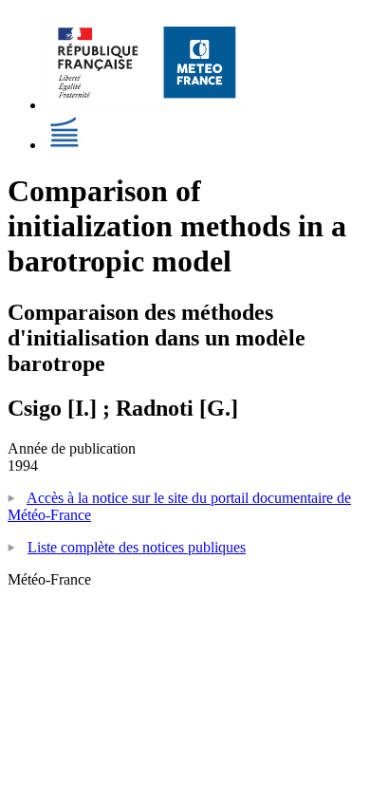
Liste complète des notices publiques (137, 547)
